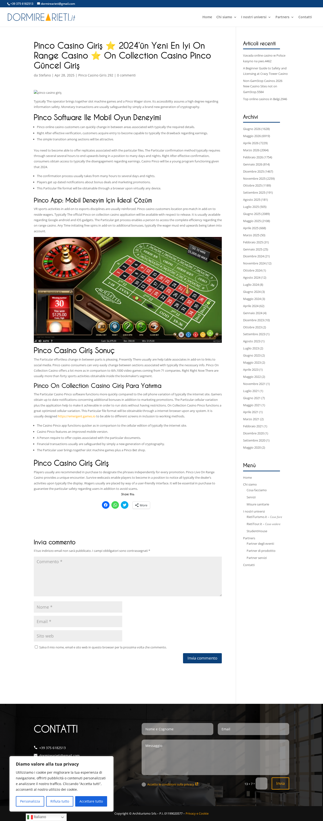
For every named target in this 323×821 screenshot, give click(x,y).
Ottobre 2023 (252, 327)
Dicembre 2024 (253, 256)
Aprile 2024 (250, 306)
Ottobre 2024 (252, 270)
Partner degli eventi (260, 543)
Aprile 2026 (250, 143)
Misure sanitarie (258, 504)
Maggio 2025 (252, 221)
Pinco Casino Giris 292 (95, 75)
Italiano (39, 817)
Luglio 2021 (251, 391)
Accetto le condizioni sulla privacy (171, 784)
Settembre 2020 (254, 440)
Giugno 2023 (252, 355)
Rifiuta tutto (59, 801)
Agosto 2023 (251, 341)
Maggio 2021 (252, 405)
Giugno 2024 (252, 292)
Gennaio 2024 (252, 313)
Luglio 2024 (251, 284)
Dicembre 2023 (253, 320)
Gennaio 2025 (252, 249)
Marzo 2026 (251, 150)
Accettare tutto (91, 801)
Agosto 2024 (251, 277)
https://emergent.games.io (77, 416)
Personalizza (30, 801)
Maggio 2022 (252, 377)
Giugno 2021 (252, 398)
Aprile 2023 (250, 369)
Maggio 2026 (252, 136)
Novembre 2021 (254, 384)
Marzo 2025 (251, 235)
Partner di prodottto (261, 551)
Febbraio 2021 (253, 426)
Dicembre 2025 (253, 171)
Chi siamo (224, 17)
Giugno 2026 (252, 129)
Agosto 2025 (251, 199)
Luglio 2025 (251, 207)
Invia (280, 783)
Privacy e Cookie (197, 813)
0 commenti (126, 75)
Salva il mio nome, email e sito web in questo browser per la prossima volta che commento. (103, 647)
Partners (282, 17)
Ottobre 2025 (252, 185)
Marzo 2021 (251, 419)
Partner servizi (257, 558)
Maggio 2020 (252, 447)
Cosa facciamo (257, 490)
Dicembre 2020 (253, 433)
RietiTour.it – (263, 524)
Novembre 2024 (254, 263)
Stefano (45, 75)
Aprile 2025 (250, 228)
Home (207, 17)
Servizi (251, 497)
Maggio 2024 (252, 299)
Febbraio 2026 (253, 157)
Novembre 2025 (254, 178)
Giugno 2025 (252, 214)
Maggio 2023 (252, 362)
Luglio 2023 (251, 348)
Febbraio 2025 (253, 242)
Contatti (305, 17)
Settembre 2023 (254, 334)
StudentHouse (257, 531)
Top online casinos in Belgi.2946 (265, 99)
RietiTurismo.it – (264, 517)
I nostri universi (253, 17)
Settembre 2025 (254, 192)
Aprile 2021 (250, 412)
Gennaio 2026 (252, 164)
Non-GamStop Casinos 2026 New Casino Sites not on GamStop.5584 (262, 86)
